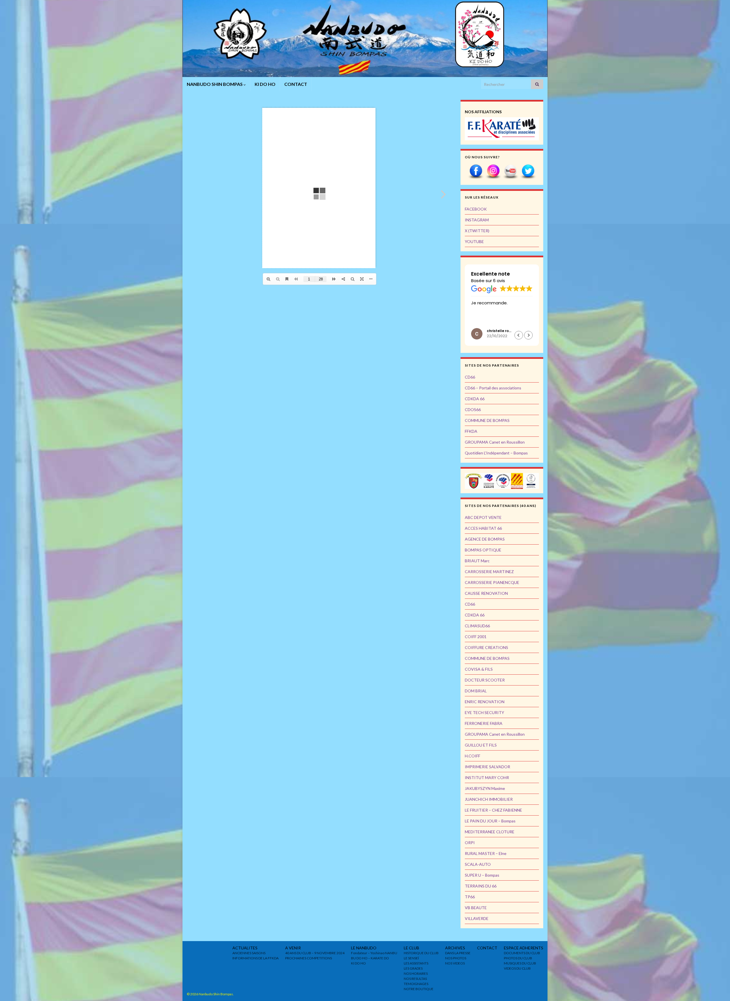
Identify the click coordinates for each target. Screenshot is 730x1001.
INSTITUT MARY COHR (487, 777)
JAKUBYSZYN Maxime (485, 788)
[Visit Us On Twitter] (528, 171)
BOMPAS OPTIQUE (483, 549)
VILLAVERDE (476, 918)
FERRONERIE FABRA (483, 723)
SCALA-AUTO (478, 864)
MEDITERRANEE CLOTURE (489, 831)
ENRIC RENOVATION (484, 701)
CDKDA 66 (474, 398)
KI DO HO (265, 84)
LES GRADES (413, 968)
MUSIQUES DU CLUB (520, 963)
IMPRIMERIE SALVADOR (487, 766)
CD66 (470, 377)
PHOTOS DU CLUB (518, 958)
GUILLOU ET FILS (481, 745)
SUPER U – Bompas (482, 875)
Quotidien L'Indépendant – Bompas (496, 452)
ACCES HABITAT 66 (483, 528)
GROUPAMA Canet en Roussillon (495, 442)
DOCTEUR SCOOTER (485, 680)
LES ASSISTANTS (416, 963)
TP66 (470, 896)
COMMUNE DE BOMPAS (487, 420)
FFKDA (471, 431)
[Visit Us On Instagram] (493, 171)
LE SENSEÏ (411, 958)
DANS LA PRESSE (458, 953)
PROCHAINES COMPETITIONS (308, 958)
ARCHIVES (455, 947)
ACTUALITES (244, 947)
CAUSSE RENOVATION (486, 593)
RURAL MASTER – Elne (485, 853)
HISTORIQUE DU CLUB (421, 953)
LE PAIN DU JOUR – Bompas (490, 820)
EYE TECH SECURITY (484, 712)
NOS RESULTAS (415, 978)
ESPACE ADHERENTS (523, 947)
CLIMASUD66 (477, 625)
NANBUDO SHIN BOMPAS (215, 84)
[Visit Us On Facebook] (475, 171)
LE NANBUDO (363, 947)
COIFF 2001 (475, 636)
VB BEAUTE (476, 907)
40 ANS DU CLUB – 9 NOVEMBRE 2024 (314, 953)
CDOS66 (473, 409)
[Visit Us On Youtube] (510, 171)
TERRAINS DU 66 (480, 885)
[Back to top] (717, 988)
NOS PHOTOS (455, 958)
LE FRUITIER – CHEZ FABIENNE (493, 810)
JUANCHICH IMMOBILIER (489, 799)
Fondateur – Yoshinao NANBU (374, 953)
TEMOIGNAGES (416, 984)
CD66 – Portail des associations (493, 387)
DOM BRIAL (476, 690)
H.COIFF (472, 755)
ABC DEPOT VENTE (483, 517)
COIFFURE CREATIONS (486, 647)
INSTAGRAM (477, 219)
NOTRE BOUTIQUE (418, 989)
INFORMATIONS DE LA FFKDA (255, 958)
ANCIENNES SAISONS (248, 953)
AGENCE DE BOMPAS (485, 539)
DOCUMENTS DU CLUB (522, 953)
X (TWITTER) (477, 230)
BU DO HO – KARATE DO (370, 958)
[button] (518, 335)
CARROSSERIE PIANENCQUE (492, 582)
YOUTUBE (474, 241)
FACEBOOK (476, 209)
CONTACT (295, 84)
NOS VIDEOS (455, 963)
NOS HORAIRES (416, 973)
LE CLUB (411, 947)
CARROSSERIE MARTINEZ (489, 571)
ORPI (470, 842)
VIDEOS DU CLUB (517, 968)
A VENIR (293, 947)
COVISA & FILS (479, 669)
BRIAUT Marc (477, 560)
